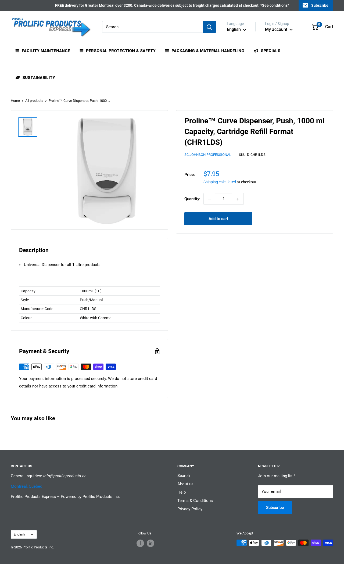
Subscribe (319, 5)
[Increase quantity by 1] (237, 199)
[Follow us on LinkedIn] (150, 543)
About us (185, 484)
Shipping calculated (219, 182)
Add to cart (218, 219)
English (19, 534)
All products (34, 101)
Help (181, 492)
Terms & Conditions (195, 500)
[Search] (209, 27)
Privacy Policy (189, 508)
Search (183, 475)
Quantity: (192, 199)
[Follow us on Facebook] (140, 543)
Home (15, 101)
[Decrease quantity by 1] (209, 199)
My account (276, 29)
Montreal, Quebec (26, 486)
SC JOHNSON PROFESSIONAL (207, 155)
